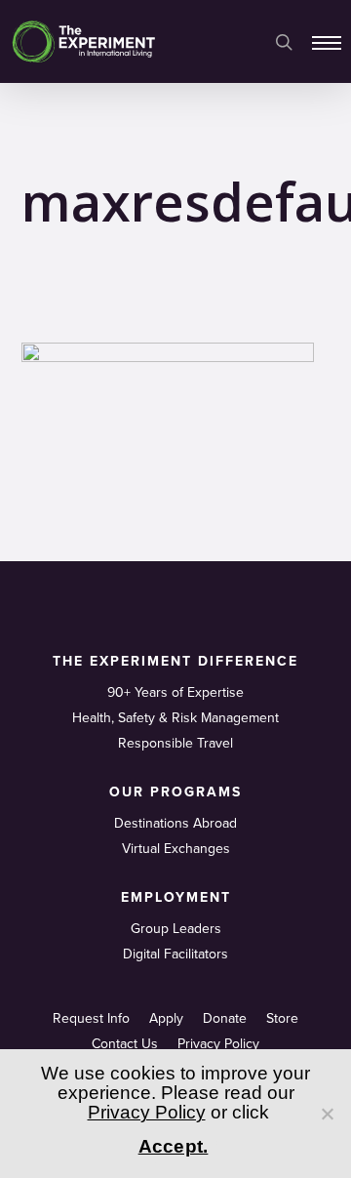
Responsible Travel (175, 743)
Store (282, 1018)
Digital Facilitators (175, 954)
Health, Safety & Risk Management (175, 718)
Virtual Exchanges (176, 848)
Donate (225, 1018)
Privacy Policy (218, 1044)
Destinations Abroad (175, 823)
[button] (326, 42)
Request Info (91, 1018)
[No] (326, 1113)
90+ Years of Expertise (175, 692)
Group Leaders (176, 928)
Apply (166, 1018)
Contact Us (125, 1044)
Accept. (173, 1146)
